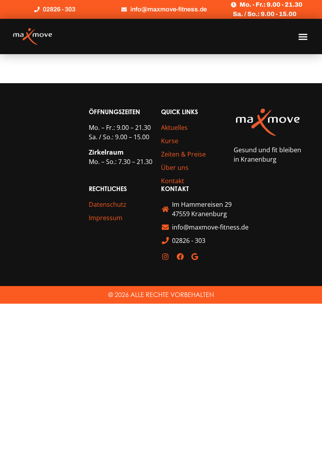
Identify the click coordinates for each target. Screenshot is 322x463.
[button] (303, 36)
